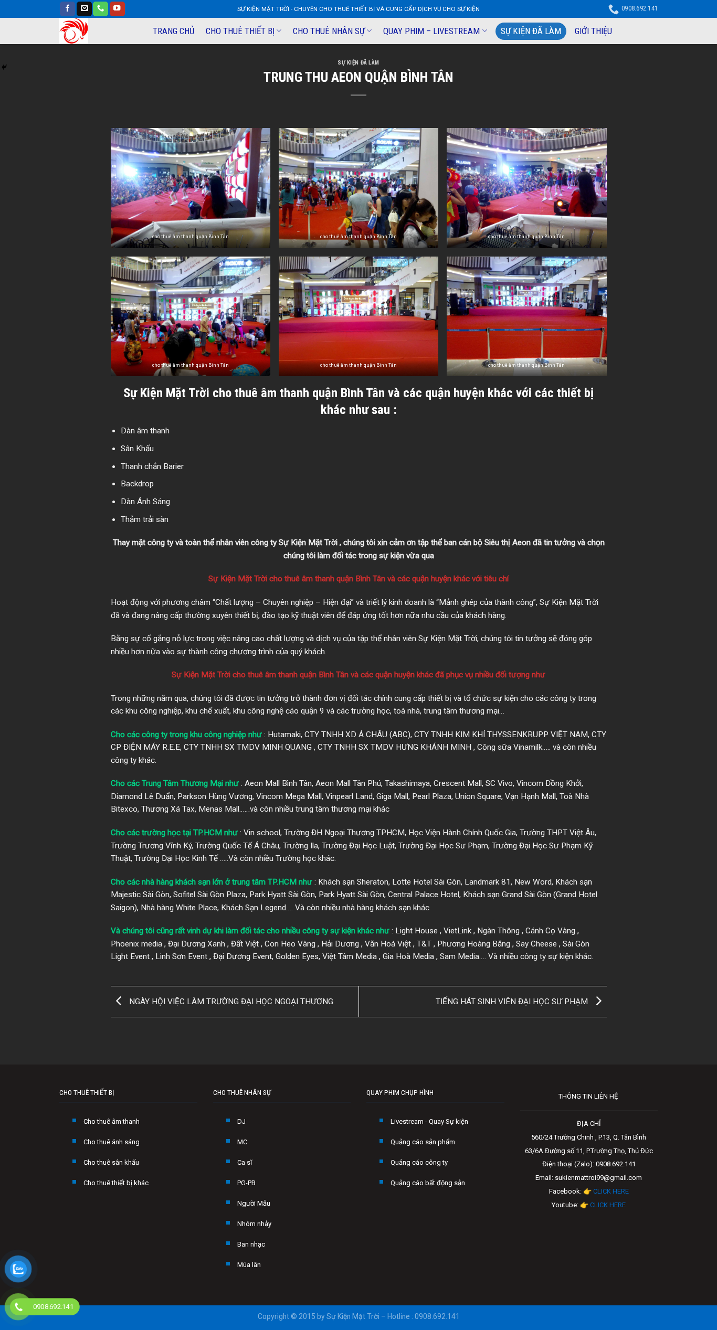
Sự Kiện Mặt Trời (166, 392)
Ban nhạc (251, 1244)
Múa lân (249, 1265)
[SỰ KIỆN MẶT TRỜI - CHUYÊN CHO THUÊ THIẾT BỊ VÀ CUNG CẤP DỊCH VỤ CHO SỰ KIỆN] (96, 31)
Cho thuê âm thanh (111, 1121)
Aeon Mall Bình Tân (278, 783)
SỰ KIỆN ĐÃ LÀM (531, 31)
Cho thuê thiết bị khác (116, 1183)
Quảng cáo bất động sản (428, 1183)
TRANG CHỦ (173, 31)
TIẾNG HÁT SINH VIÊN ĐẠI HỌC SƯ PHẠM (513, 1001)
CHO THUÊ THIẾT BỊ (240, 31)
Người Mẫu (253, 1203)
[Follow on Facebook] (67, 9)
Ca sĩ (244, 1162)
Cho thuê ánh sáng (111, 1142)
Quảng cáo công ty (419, 1162)
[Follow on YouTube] (117, 9)
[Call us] (100, 9)
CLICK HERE (611, 1191)
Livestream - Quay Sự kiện (429, 1121)
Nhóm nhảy (254, 1224)
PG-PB (246, 1183)
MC (242, 1142)
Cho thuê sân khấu (111, 1162)
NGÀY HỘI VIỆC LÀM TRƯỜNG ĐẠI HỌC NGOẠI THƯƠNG (230, 1001)
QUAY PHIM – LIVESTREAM (431, 31)
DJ (241, 1121)
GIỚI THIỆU (593, 31)
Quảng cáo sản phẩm (423, 1142)
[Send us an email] (84, 9)
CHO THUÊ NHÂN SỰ (329, 31)
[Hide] (4, 67)
